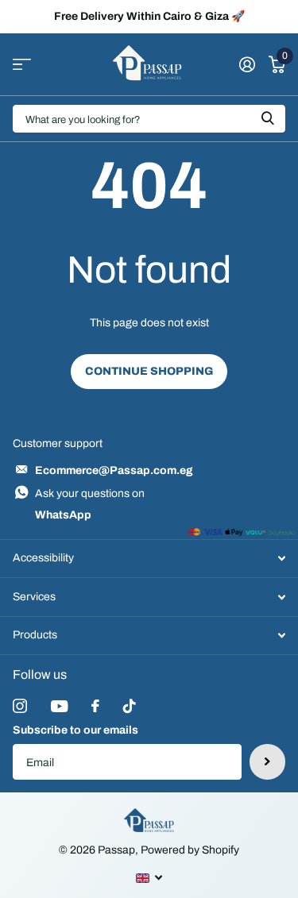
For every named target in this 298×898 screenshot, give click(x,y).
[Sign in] (246, 64)
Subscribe (267, 762)
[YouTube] (59, 706)
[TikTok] (129, 706)
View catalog (22, 64)
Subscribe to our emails (75, 730)
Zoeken (267, 119)
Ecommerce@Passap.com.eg (114, 470)
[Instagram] (20, 706)
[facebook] (95, 706)
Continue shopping (149, 371)
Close (149, 558)
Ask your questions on (90, 504)
